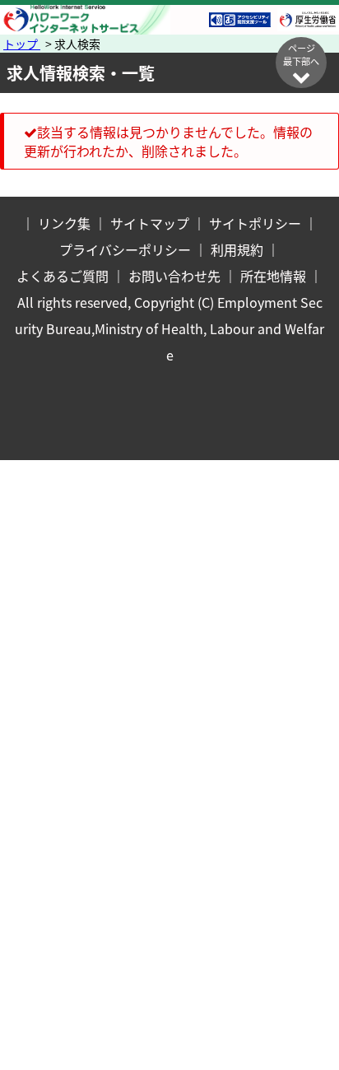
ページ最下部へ (301, 54)
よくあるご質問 (62, 276)
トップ (21, 43)
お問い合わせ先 (174, 276)
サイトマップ (149, 223)
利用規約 (237, 249)
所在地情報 (273, 276)
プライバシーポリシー (125, 249)
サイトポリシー (255, 223)
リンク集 (64, 223)
